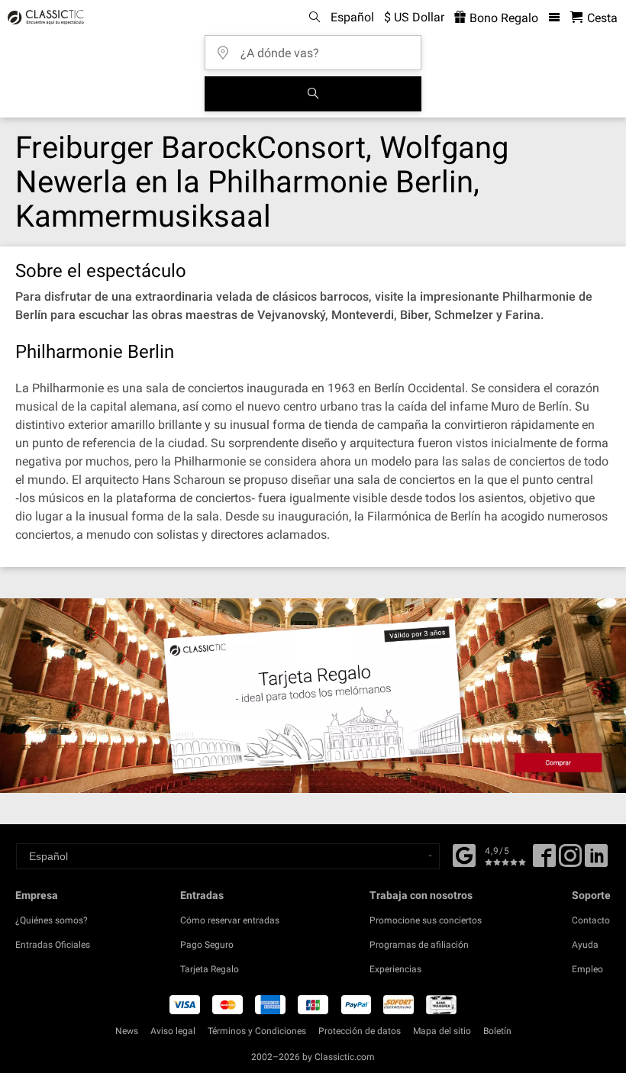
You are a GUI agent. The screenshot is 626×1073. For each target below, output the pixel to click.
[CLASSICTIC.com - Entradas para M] (43, 17)
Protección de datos (359, 1031)
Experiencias (395, 969)
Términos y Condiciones (257, 1031)
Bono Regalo (502, 18)
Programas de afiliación (419, 944)
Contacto (591, 920)
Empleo (587, 969)
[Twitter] (570, 861)
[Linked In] (596, 861)
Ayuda (585, 944)
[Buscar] (313, 93)
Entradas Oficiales (52, 944)
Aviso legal (172, 1031)
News (126, 1031)
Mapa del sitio (442, 1031)
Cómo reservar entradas (229, 920)
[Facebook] (464, 854)
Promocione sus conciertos (425, 920)
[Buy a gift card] (313, 695)
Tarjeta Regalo (209, 969)
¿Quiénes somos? (51, 920)
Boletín (497, 1031)
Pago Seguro (207, 944)
